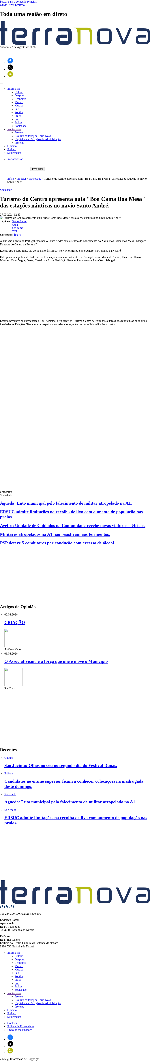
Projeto (19, 132)
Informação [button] (13, 88)
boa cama (17, 227)
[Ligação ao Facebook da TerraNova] (10, 62)
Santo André (19, 221)
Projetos (19, 142)
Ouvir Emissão (16, 4)
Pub (17, 119)
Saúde (18, 122)
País (17, 109)
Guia (15, 224)
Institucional (14, 993)
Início (10, 178)
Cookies (12, 1023)
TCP (15, 231)
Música (19, 105)
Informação (13, 952)
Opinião (12, 146)
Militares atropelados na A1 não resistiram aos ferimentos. (55, 534)
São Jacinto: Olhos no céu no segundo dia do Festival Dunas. (60, 765)
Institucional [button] (14, 129)
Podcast (11, 149)
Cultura (19, 92)
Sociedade (21, 125)
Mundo (19, 102)
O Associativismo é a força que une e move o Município (56, 661)
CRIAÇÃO (14, 622)
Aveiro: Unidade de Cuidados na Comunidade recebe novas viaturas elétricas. (72, 525)
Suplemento (14, 152)
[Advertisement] (75, 290)
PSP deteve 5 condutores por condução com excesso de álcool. (57, 543)
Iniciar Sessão (15, 159)
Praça (18, 115)
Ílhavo (17, 234)
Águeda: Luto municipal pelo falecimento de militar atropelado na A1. (66, 503)
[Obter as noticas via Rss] (10, 76)
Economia (20, 98)
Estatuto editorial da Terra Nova (33, 135)
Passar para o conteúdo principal (18, 1)
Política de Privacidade (20, 1026)
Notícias (21, 178)
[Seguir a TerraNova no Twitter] (10, 69)
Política (19, 112)
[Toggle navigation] (1, 83)
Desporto (20, 95)
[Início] (75, 43)
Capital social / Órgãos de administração (38, 139)
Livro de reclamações (19, 1029)
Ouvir (3, 4)
